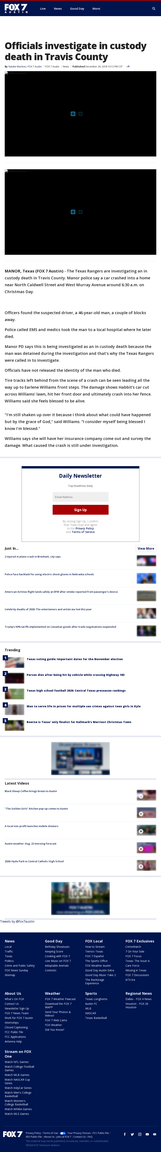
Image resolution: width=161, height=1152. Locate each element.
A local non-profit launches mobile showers (31, 826)
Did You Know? (54, 1029)
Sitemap (10, 975)
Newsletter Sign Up (17, 1008)
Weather (52, 993)
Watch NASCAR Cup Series (17, 1081)
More (96, 8)
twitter (132, 1134)
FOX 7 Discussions (137, 975)
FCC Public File (14, 1032)
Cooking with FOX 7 (57, 956)
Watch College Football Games (19, 1068)
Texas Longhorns (96, 999)
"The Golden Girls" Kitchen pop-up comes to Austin (36, 808)
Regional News (138, 993)
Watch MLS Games (17, 1114)
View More (146, 548)
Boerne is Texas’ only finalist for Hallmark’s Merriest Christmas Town (79, 722)
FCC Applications (15, 1037)
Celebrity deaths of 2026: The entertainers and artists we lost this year (48, 609)
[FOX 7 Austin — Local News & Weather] (18, 8)
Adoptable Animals (57, 965)
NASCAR (90, 1013)
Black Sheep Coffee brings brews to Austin (31, 791)
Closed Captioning (16, 1027)
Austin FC (91, 1004)
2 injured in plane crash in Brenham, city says (33, 556)
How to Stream (95, 947)
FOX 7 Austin (52, 66)
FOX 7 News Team (17, 1013)
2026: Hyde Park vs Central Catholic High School (34, 861)
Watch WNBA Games (18, 1109)
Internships (12, 1022)
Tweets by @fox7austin (17, 921)
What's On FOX (14, 999)
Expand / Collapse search (154, 9)
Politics (9, 961)
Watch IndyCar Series (18, 1088)
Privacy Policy (85, 528)
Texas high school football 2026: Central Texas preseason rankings (76, 690)
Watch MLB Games (17, 1075)
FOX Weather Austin (98, 965)
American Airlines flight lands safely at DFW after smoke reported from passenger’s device (61, 591)
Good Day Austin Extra (99, 970)
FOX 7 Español (94, 956)
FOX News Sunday (16, 970)
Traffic (9, 951)
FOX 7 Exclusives (139, 941)
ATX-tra (130, 980)
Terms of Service (83, 532)
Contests (50, 970)
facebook (125, 1134)
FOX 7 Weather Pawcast (60, 999)
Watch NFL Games (17, 1062)
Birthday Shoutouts (57, 947)
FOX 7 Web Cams (56, 1020)
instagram (140, 1134)
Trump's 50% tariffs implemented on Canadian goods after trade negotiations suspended (60, 626)
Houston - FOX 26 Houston (136, 1005)
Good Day (53, 941)
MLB (88, 1008)
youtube (147, 1134)
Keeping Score (54, 951)
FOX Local (94, 941)
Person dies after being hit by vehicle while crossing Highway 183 (75, 675)
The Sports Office (96, 961)
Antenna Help (13, 1041)
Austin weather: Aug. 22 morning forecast (30, 843)
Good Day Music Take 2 (100, 975)
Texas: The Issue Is (137, 961)
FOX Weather (53, 1025)
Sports (91, 993)
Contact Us (12, 1004)
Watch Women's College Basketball (16, 1102)
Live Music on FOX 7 (58, 961)
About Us (13, 993)
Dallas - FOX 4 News (138, 999)
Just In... (12, 548)
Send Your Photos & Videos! (58, 1013)
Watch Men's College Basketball (18, 1094)
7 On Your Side (134, 951)
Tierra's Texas (94, 951)
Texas (8, 956)
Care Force (132, 965)
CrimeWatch (133, 947)
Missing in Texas (135, 970)
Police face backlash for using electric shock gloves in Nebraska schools (49, 574)
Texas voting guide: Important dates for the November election (75, 659)
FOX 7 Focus (133, 956)
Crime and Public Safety (20, 965)
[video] (146, 795)
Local (8, 947)
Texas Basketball (96, 1018)
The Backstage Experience (94, 981)
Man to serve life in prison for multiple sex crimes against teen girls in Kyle (84, 706)
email (155, 1134)
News (66, 66)
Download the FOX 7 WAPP (58, 1005)
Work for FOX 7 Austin (19, 1018)
